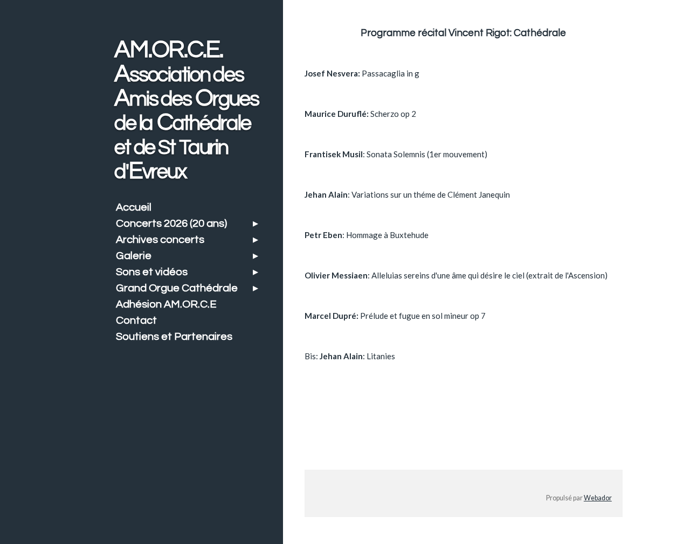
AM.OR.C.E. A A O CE (186, 110)
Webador (598, 498)
